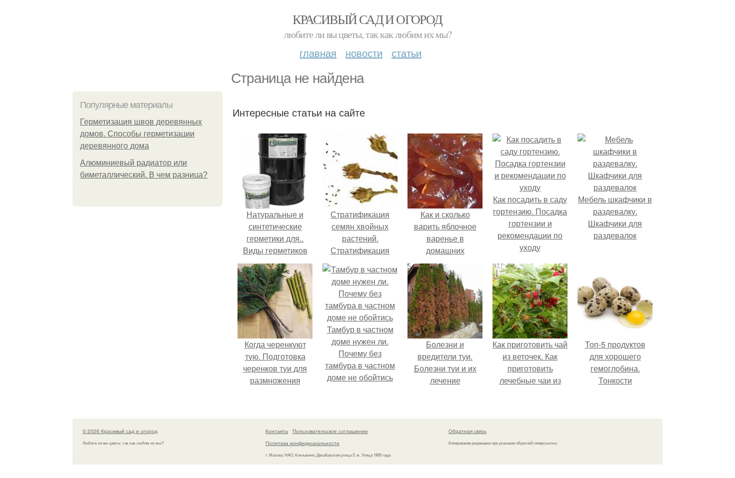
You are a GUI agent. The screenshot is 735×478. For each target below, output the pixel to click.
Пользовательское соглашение (330, 431)
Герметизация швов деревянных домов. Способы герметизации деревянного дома (141, 134)
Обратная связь (467, 431)
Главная (318, 53)
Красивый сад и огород (367, 19)
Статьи (407, 53)
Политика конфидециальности (303, 443)
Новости (364, 53)
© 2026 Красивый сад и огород (120, 431)
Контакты (277, 431)
